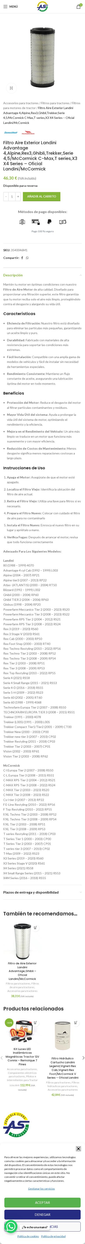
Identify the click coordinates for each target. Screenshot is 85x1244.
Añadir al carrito (41, 196)
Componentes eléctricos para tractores (22, 1074)
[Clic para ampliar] (11, 88)
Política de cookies (28, 1236)
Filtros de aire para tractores (24, 985)
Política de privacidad (53, 1236)
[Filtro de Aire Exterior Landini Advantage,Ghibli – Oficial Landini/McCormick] (22, 941)
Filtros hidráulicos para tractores (63, 1084)
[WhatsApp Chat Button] (10, 1226)
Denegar (42, 1214)
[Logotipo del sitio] (42, 6)
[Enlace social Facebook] (22, 258)
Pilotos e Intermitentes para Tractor (22, 1078)
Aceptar (42, 1202)
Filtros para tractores (55, 103)
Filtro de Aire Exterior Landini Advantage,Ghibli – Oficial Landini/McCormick (22, 971)
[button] (78, 1149)
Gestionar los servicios (41, 1188)
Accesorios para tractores (21, 103)
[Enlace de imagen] (16, 1125)
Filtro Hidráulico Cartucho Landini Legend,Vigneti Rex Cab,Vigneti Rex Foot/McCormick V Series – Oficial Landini (62, 1068)
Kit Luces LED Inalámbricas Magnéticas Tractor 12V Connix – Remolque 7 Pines (22, 1056)
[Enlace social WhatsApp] (27, 258)
